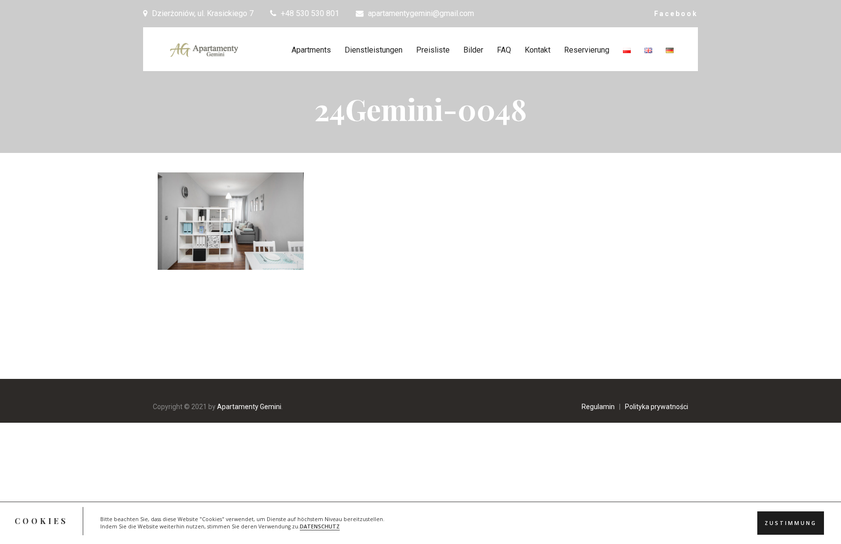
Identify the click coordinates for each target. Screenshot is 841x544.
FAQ (504, 50)
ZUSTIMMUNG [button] (791, 523)
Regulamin (598, 407)
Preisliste (433, 50)
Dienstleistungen (373, 50)
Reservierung (586, 50)
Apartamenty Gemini (249, 407)
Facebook (676, 14)
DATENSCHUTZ (320, 527)
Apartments (311, 50)
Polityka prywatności (656, 407)
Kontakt (537, 50)
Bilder (473, 50)
